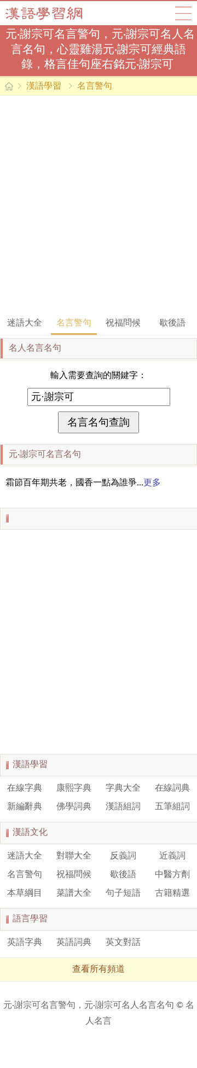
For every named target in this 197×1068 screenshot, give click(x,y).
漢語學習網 (54, 13)
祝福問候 (123, 323)
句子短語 (123, 893)
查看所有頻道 (98, 969)
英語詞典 (73, 942)
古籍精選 (172, 893)
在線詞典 (172, 788)
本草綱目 (24, 893)
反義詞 (123, 856)
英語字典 (24, 942)
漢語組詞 (123, 807)
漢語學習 (43, 86)
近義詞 (172, 856)
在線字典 (24, 788)
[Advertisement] (98, 205)
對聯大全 (73, 856)
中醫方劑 (172, 874)
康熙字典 (73, 788)
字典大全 (123, 788)
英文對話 (123, 942)
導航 (183, 13)
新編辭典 (24, 807)
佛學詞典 (73, 807)
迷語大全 (24, 323)
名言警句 (94, 86)
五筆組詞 (172, 807)
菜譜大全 (73, 893)
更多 (152, 483)
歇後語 (172, 323)
